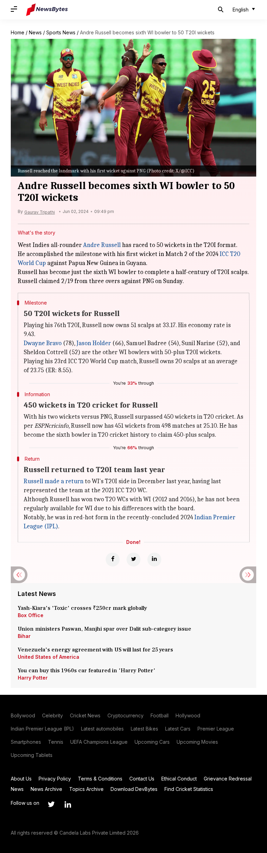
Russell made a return (53, 481)
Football (160, 715)
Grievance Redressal (228, 779)
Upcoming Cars (152, 742)
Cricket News (85, 715)
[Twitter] (133, 559)
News (35, 32)
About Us (21, 779)
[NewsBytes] (47, 9)
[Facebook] (113, 559)
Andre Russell (102, 245)
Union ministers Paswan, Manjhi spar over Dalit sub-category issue (104, 628)
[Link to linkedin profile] (67, 804)
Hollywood (188, 715)
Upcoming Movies (197, 742)
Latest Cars (178, 729)
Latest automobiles (102, 729)
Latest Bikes (144, 729)
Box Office (30, 615)
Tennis (55, 742)
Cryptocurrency (125, 715)
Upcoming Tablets (31, 755)
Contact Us (141, 779)
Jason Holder (93, 343)
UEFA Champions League (99, 742)
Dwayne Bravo (43, 343)
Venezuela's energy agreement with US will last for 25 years (96, 649)
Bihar (24, 636)
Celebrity (52, 715)
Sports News (60, 32)
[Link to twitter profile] (51, 804)
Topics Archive (86, 789)
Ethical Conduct (179, 779)
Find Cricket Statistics (188, 789)
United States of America (48, 657)
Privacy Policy (55, 779)
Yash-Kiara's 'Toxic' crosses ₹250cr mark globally (82, 608)
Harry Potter (33, 678)
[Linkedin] (154, 559)
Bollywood (23, 715)
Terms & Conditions (100, 779)
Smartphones (26, 742)
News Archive (46, 789)
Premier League (215, 729)
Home (17, 32)
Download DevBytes (134, 789)
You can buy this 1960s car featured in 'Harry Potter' (87, 670)
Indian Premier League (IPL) (42, 729)
